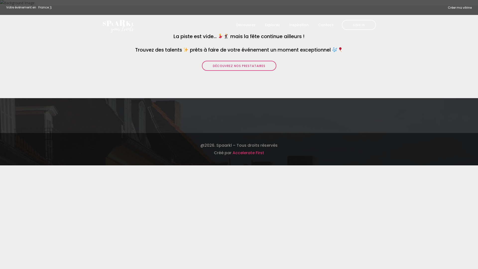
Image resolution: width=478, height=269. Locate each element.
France (43, 7)
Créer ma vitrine (460, 7)
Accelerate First (248, 153)
